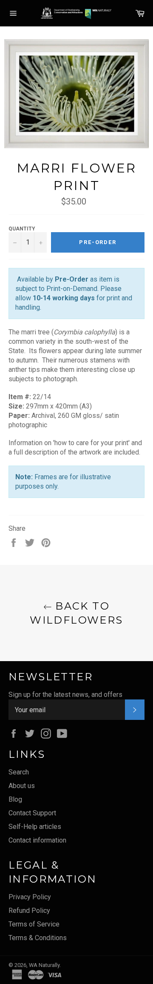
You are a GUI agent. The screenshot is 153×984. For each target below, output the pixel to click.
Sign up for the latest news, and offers (65, 695)
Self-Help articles (34, 827)
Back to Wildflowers (76, 613)
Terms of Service (34, 924)
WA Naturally (44, 965)
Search (18, 772)
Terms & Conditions (37, 938)
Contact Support (32, 813)
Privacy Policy (29, 897)
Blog (15, 799)
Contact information (37, 840)
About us (21, 786)
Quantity (21, 229)
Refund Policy (29, 910)
